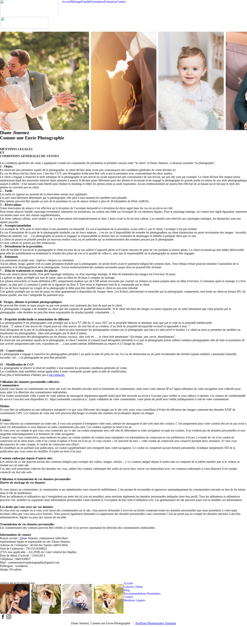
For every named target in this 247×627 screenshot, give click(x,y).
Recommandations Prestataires (142, 593)
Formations (97, 1)
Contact (121, 1)
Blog (126, 590)
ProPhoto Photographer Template (155, 623)
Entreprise (110, 1)
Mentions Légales (134, 600)
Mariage (76, 1)
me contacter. (57, 375)
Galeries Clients (133, 586)
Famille (85, 1)
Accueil (66, 1)
